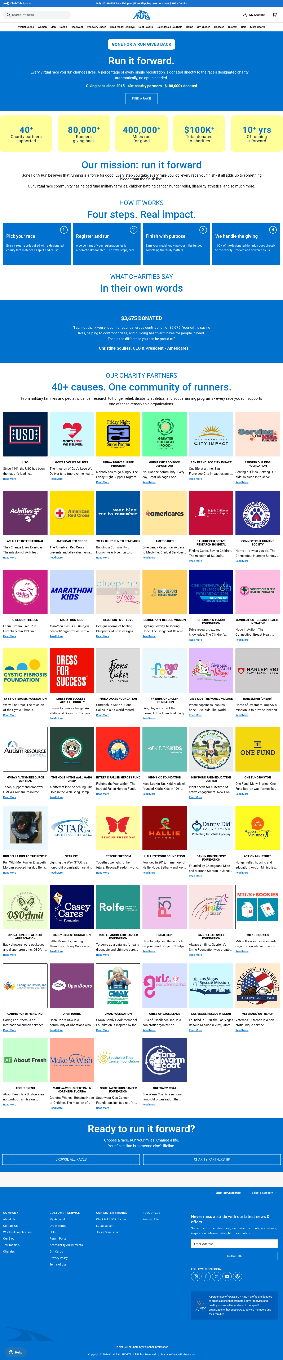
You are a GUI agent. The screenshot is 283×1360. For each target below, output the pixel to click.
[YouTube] (227, 1276)
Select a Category (262, 1192)
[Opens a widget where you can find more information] (15, 1352)
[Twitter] (216, 1276)
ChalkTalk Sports (20, 3)
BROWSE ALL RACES (71, 1159)
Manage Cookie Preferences (178, 1354)
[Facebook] (206, 1276)
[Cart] (275, 14)
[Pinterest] (237, 1276)
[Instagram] (195, 1276)
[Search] (8, 15)
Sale (243, 26)
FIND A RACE (141, 98)
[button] (26, 27)
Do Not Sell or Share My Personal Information (141, 1346)
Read (9, 478)
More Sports (257, 26)
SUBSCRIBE (234, 1255)
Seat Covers (145, 26)
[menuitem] (254, 14)
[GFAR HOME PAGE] (141, 15)
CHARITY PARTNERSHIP (212, 1159)
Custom (232, 26)
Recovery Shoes (96, 26)
